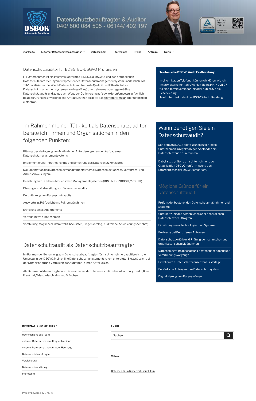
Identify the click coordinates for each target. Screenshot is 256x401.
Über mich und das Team (36, 334)
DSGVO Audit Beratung (207, 97)
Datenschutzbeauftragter (36, 354)
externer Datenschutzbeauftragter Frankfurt (46, 341)
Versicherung (29, 360)
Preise (137, 51)
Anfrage (153, 51)
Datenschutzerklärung (34, 367)
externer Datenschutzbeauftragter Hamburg (47, 347)
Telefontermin (169, 97)
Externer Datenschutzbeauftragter (61, 51)
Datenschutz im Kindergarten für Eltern (133, 370)
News (167, 51)
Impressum (28, 373)
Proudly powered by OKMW (37, 392)
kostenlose (185, 97)
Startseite (29, 51)
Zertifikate (121, 51)
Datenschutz (98, 51)
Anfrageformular (115, 97)
